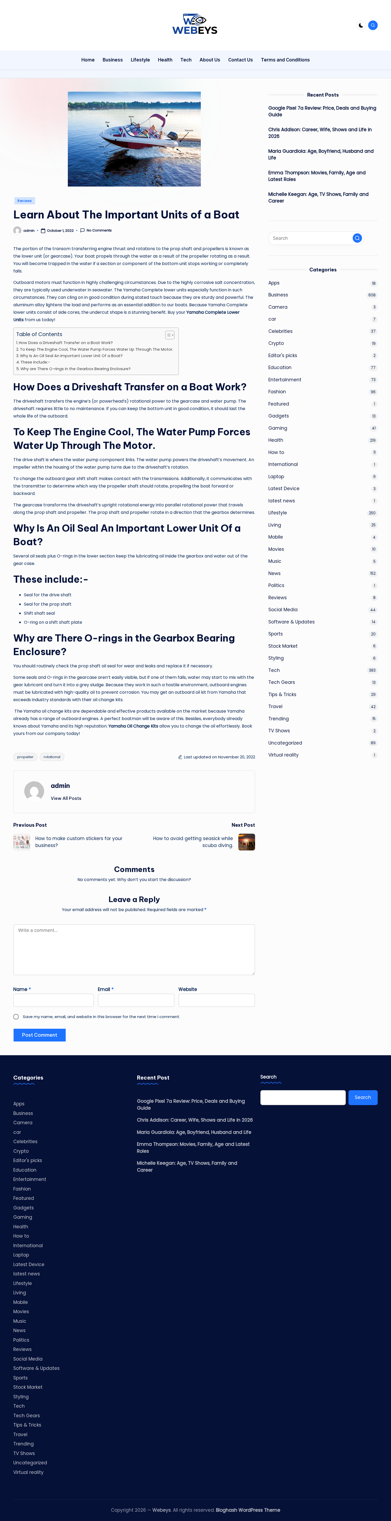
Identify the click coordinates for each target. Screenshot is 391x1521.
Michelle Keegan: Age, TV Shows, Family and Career (318, 197)
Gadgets (278, 416)
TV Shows (279, 731)
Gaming (277, 428)
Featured (278, 404)
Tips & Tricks (282, 694)
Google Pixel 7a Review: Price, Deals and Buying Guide (322, 111)
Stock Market (283, 646)
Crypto (276, 343)
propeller (25, 756)
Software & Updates (291, 622)
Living (274, 525)
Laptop (276, 476)
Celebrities (280, 331)
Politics (276, 585)
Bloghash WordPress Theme (248, 1510)
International (283, 464)
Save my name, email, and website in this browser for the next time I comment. (101, 1016)
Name (22, 989)
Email (106, 989)
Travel (275, 707)
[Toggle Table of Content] (167, 335)
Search (268, 1077)
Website (187, 989)
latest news (281, 501)
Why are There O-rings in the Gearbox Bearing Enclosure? (75, 368)
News (274, 573)
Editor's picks (282, 355)
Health (275, 440)
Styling (276, 658)
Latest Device (284, 489)
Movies (276, 549)
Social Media (283, 610)
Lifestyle (277, 513)
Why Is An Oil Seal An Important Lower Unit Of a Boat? (71, 355)
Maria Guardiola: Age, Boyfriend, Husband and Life (321, 154)
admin (60, 786)
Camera (278, 307)
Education (280, 368)
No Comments (99, 230)
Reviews (25, 201)
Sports (275, 634)
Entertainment (284, 380)
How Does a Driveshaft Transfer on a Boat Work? (66, 342)
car (272, 319)
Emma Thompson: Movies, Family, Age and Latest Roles (317, 176)
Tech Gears (281, 682)
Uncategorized (285, 743)
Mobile (275, 537)
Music (274, 561)
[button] (66, 798)
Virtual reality (283, 755)
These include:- (35, 362)
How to (276, 452)
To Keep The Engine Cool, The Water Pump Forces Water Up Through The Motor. (96, 349)
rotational (52, 756)
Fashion (277, 392)
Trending (278, 719)
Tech (274, 670)
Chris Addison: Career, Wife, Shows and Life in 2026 (320, 133)
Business (278, 295)
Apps (274, 283)
